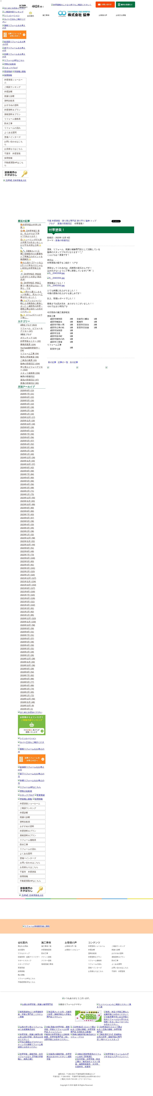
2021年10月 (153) (28, 585)
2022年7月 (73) (27, 555)
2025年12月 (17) (27, 417)
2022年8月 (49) (27, 551)
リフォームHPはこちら (26, 978)
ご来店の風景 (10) (28, 360)
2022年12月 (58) (27, 538)
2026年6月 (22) (27, 397)
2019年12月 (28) (27, 659)
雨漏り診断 (116, 950)
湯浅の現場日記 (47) (29, 380)
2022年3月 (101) (27, 568)
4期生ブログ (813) (28, 325)
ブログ (52, 223)
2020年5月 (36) (27, 642)
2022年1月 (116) (27, 575)
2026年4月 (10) (27, 404)
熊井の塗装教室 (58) (29, 357)
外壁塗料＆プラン (95, 957)
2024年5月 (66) (27, 481)
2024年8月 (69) (27, 471)
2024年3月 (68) (27, 488)
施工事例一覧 (46, 946)
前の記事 (52, 362)
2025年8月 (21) (27, 431)
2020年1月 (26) (27, 655)
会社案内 (30, 16)
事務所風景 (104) (28, 344)
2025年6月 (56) (27, 437)
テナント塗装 (46, 957)
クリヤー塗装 (46, 960)
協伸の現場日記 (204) (30, 364)
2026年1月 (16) (27, 414)
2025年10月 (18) (27, 424)
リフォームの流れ (95, 964)
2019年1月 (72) (27, 695)
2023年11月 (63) (27, 501)
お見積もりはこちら (95, 971)
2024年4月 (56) (27, 484)
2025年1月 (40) (27, 454)
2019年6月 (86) (27, 679)
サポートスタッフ (24, 960)
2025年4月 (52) (27, 444)
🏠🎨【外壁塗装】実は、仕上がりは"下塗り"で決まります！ (30, 233)
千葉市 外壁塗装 (118, 971)
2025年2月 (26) (27, 451)
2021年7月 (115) (27, 595)
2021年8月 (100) (27, 591)
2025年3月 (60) (27, 447)
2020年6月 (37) (27, 638)
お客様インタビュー (72, 950)
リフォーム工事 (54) (29, 354)
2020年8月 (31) (27, 632)
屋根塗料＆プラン (118, 957)
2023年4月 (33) (27, 524)
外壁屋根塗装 (46, 950)
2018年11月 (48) (27, 702)
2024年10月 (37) (27, 464)
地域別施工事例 (47, 964)
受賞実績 (21, 968)
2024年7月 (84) (27, 474)
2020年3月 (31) (27, 648)
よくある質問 (117, 964)
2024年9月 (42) (27, 467)
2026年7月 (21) (27, 394)
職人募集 (21, 975)
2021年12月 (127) (28, 578)
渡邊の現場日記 (64, 223)
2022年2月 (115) (27, 571)
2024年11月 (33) (27, 461)
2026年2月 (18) (27, 411)
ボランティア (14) (28, 338)
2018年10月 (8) (27, 705)
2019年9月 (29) (27, 669)
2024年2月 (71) (27, 491)
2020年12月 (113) (28, 618)
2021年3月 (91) (27, 608)
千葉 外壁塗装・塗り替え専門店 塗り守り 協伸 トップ (71, 221)
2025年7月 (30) (27, 434)
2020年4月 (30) (27, 645)
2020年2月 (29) (27, 652)
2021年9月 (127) (27, 588)
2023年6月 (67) (27, 518)
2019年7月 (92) (27, 675)
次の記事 (74, 362)
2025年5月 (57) (27, 441)
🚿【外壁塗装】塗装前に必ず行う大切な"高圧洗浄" (30, 277)
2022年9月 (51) (27, 548)
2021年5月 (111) (27, 602)
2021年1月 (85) (27, 615)
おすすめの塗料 (117, 953)
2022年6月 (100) (27, 558)
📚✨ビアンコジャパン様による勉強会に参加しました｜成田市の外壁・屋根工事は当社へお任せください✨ (31, 306)
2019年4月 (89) (27, 685)
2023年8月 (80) (27, 511)
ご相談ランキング (118, 946)
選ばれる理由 (23, 946)
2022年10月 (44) (27, 545)
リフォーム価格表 (95, 960)
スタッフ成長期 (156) (30, 373)
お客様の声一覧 (70, 946)
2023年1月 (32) (27, 535)
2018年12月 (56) (27, 699)
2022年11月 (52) (27, 541)
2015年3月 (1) (26, 709)
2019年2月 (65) (27, 692)
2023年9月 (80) (27, 508)
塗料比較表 (92, 953)
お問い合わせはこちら (120, 968)
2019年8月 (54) (27, 672)
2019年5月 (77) (27, 682)
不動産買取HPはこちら (26, 982)
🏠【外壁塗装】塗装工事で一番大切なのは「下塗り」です (31, 286)
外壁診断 (91, 950)
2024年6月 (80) (27, 478)
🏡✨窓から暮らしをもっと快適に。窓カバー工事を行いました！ (31, 294)
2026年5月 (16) (27, 400)
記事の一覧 (63, 362)
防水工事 (44, 953)
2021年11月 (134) (28, 581)
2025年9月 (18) (27, 427)
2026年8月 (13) (27, 390)
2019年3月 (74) (27, 689)
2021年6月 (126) (27, 598)
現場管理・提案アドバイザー (29, 957)
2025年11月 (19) (27, 421)
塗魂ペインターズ (95, 968)
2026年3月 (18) (27, 407)
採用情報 (21, 971)
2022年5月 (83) (27, 561)
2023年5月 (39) (27, 521)
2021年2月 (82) (27, 612)
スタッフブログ (24, 964)
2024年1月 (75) (27, 494)
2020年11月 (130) (28, 622)
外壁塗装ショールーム (96, 946)
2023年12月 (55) (27, 498)
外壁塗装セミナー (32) (30, 341)
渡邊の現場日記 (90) (29, 383)
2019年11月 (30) (27, 662)
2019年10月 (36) (27, 665)
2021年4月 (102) (27, 605)
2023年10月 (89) (27, 504)
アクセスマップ (24, 953)
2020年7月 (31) (27, 635)
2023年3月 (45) (27, 528)
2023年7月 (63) (27, 514)
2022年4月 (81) (27, 565)
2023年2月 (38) (27, 531)
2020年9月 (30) (27, 628)
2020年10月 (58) (27, 625)
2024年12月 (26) (27, 457)
